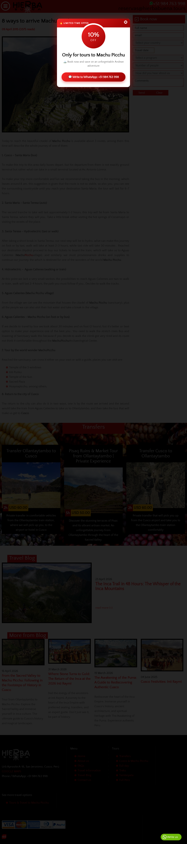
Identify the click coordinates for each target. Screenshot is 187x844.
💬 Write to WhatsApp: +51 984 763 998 (93, 77)
